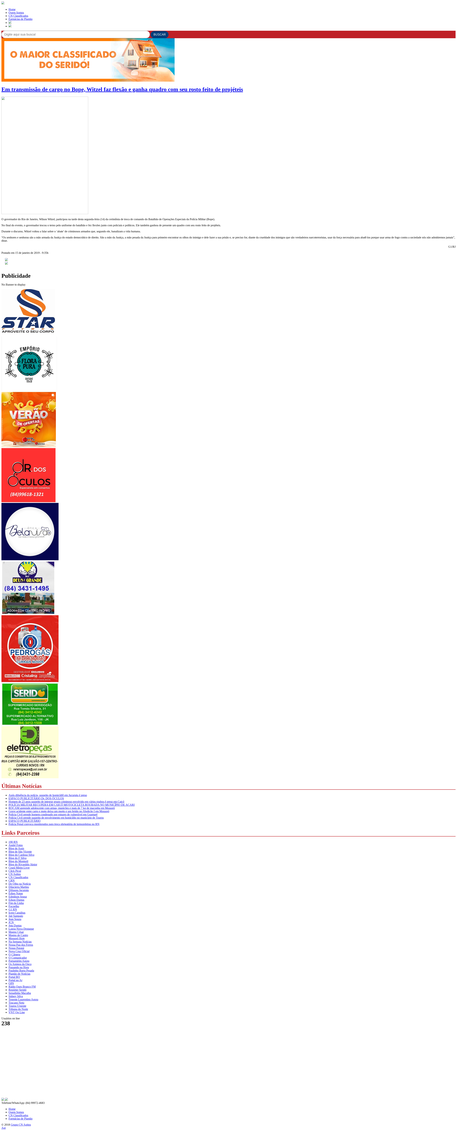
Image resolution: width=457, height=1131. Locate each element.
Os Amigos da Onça (20, 964)
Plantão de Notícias (19, 973)
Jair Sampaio (16, 915)
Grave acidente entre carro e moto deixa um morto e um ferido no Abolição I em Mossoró (59, 811)
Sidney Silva (16, 996)
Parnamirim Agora (19, 960)
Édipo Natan (16, 893)
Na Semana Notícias (20, 941)
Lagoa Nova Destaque (21, 928)
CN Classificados (18, 15)
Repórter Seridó (17, 989)
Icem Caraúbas (17, 912)
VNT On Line (17, 1012)
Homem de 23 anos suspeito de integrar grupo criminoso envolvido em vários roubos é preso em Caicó (66, 801)
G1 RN (13, 909)
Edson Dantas (16, 899)
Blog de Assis (16, 848)
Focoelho (14, 906)
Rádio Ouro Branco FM (22, 986)
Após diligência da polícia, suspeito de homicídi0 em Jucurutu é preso (48, 795)
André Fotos (16, 845)
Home (12, 9)
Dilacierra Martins (19, 886)
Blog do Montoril (18, 861)
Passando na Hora (19, 967)
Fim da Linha (16, 903)
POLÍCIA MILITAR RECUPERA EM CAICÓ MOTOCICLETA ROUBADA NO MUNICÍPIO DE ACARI (72, 804)
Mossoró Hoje (17, 938)
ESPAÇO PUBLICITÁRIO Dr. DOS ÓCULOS (36, 798)
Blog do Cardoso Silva (21, 854)
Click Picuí (15, 870)
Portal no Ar (15, 980)
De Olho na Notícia (20, 883)
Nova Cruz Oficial (19, 951)
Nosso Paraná (16, 948)
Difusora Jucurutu (19, 890)
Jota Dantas (15, 925)
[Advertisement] (28, 1074)
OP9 (11, 983)
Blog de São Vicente (20, 851)
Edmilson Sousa (18, 896)
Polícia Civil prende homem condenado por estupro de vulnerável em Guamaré (53, 814)
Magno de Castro (18, 935)
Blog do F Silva (17, 858)
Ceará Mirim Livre (19, 867)
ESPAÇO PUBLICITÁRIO (25, 820)
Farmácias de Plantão (20, 19)
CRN (12, 880)
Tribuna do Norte (18, 1009)
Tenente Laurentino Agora (23, 999)
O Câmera (14, 954)
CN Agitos (15, 874)
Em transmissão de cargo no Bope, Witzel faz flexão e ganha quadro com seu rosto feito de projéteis (122, 89)
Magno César (16, 931)
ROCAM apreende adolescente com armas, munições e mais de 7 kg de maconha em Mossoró (62, 808)
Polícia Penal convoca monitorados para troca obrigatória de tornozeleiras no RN (54, 824)
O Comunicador (18, 957)
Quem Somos (16, 12)
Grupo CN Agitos (21, 1124)
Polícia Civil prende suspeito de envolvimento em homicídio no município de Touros (56, 817)
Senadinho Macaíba (20, 993)
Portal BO (14, 976)
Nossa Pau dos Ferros (21, 944)
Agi (3, 1127)
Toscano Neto (16, 1002)
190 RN (13, 841)
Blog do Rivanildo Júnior (23, 864)
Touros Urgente (17, 1005)
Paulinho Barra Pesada (21, 970)
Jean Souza (15, 919)
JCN (11, 922)
